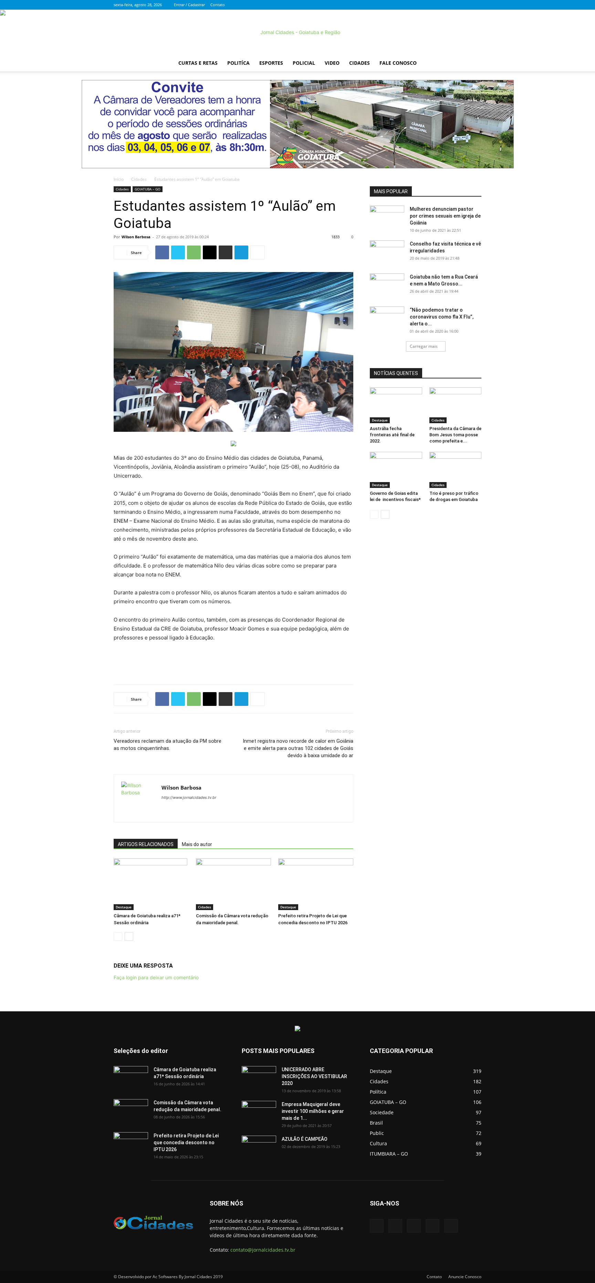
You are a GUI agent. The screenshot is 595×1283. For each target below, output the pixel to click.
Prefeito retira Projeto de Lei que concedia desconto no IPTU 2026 (186, 1142)
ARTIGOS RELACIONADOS (146, 844)
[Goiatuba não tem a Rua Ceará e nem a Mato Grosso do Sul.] (387, 285)
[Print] (225, 252)
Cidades (359, 63)
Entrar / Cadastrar (189, 4)
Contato (217, 4)
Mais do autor (197, 844)
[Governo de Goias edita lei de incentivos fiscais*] (396, 470)
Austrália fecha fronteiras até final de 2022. (392, 435)
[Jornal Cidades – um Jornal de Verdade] (297, 32)
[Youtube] (476, 5)
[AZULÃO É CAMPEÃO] (259, 1148)
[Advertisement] (233, 661)
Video (332, 63)
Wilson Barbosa (136, 236)
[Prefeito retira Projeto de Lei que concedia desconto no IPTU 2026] (315, 884)
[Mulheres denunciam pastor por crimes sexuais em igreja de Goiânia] (387, 218)
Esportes (271, 63)
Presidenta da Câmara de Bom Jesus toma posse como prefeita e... (455, 435)
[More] (257, 252)
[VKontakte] (465, 5)
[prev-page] (118, 936)
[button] (473, 63)
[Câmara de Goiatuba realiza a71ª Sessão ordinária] (151, 884)
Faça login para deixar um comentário (156, 977)
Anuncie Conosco (464, 1277)
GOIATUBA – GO (147, 189)
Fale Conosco (398, 63)
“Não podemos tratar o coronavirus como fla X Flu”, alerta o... (441, 316)
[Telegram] (241, 252)
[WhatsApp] (194, 252)
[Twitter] (442, 5)
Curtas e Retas (198, 63)
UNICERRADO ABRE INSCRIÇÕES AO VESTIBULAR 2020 (314, 1076)
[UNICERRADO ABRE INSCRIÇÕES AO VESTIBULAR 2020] (259, 1078)
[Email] (210, 252)
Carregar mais (424, 346)
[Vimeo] (453, 5)
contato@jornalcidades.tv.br (262, 1250)
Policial (304, 63)
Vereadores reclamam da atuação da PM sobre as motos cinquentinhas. (167, 744)
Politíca (238, 63)
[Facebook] (431, 5)
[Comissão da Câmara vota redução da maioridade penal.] (233, 884)
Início (119, 179)
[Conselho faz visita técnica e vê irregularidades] (387, 252)
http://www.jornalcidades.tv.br (188, 797)
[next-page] (129, 936)
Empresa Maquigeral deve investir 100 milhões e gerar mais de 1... (313, 1111)
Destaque (124, 907)
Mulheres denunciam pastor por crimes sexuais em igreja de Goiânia (445, 216)
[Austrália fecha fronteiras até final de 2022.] (396, 405)
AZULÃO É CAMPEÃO (304, 1139)
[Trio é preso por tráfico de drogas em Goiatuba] (455, 470)
